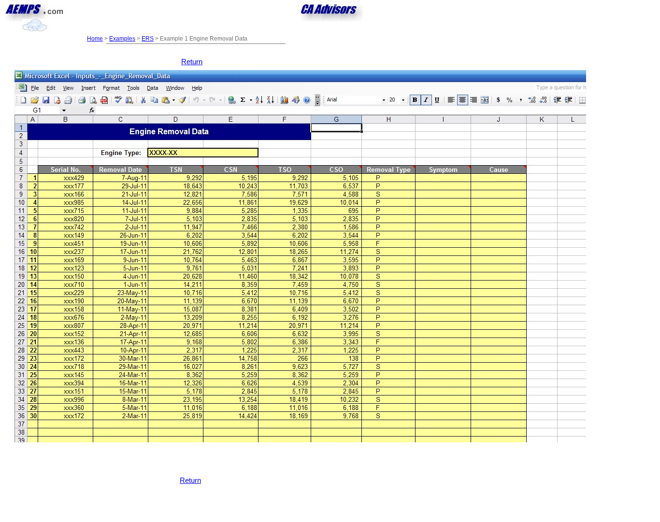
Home (95, 38)
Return (191, 62)
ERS (148, 38)
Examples (122, 38)
